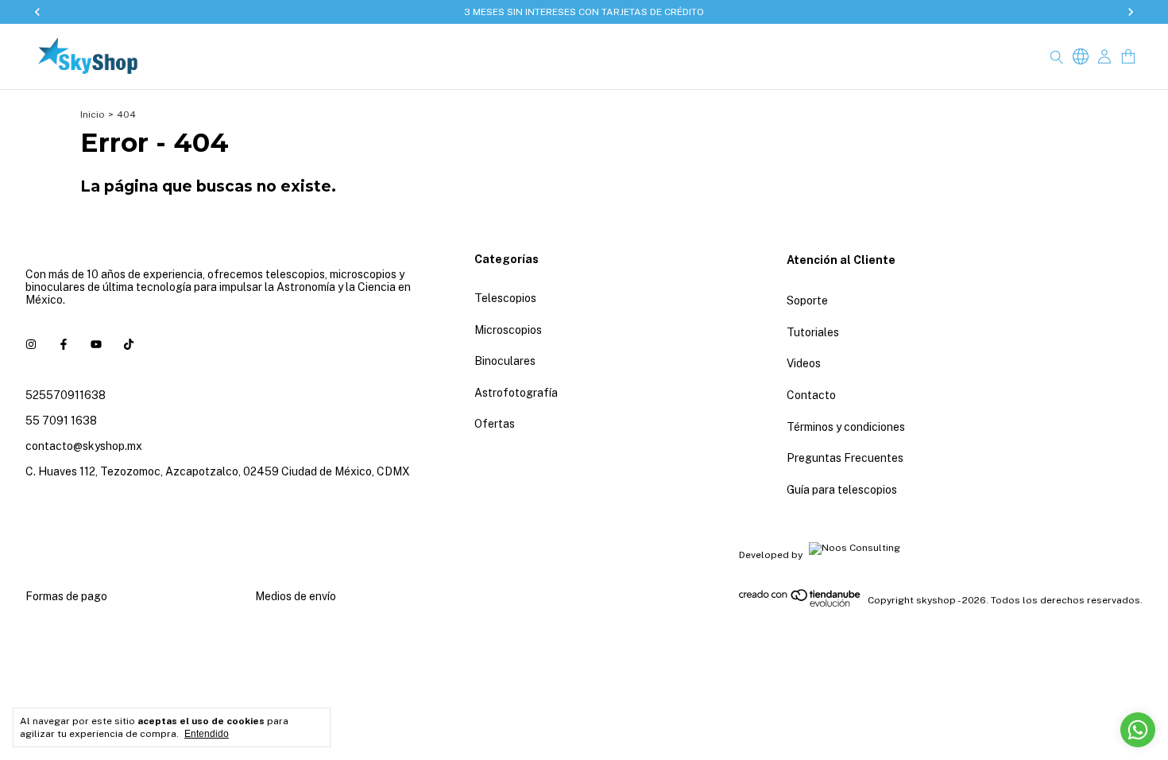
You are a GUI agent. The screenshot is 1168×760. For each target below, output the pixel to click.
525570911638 (65, 395)
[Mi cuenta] (1104, 56)
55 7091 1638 (61, 420)
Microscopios (508, 330)
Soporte (807, 300)
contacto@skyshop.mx (83, 446)
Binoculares (505, 361)
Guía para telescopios (842, 489)
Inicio (92, 114)
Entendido (206, 733)
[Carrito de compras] (1128, 56)
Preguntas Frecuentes (845, 458)
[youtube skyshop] (96, 344)
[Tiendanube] (800, 604)
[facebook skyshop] (63, 344)
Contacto (811, 395)
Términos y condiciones (846, 427)
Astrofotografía (516, 392)
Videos (804, 363)
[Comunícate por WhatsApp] (1137, 729)
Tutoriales (813, 332)
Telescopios (505, 298)
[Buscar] (1057, 56)
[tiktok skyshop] (128, 344)
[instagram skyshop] (31, 344)
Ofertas (494, 423)
